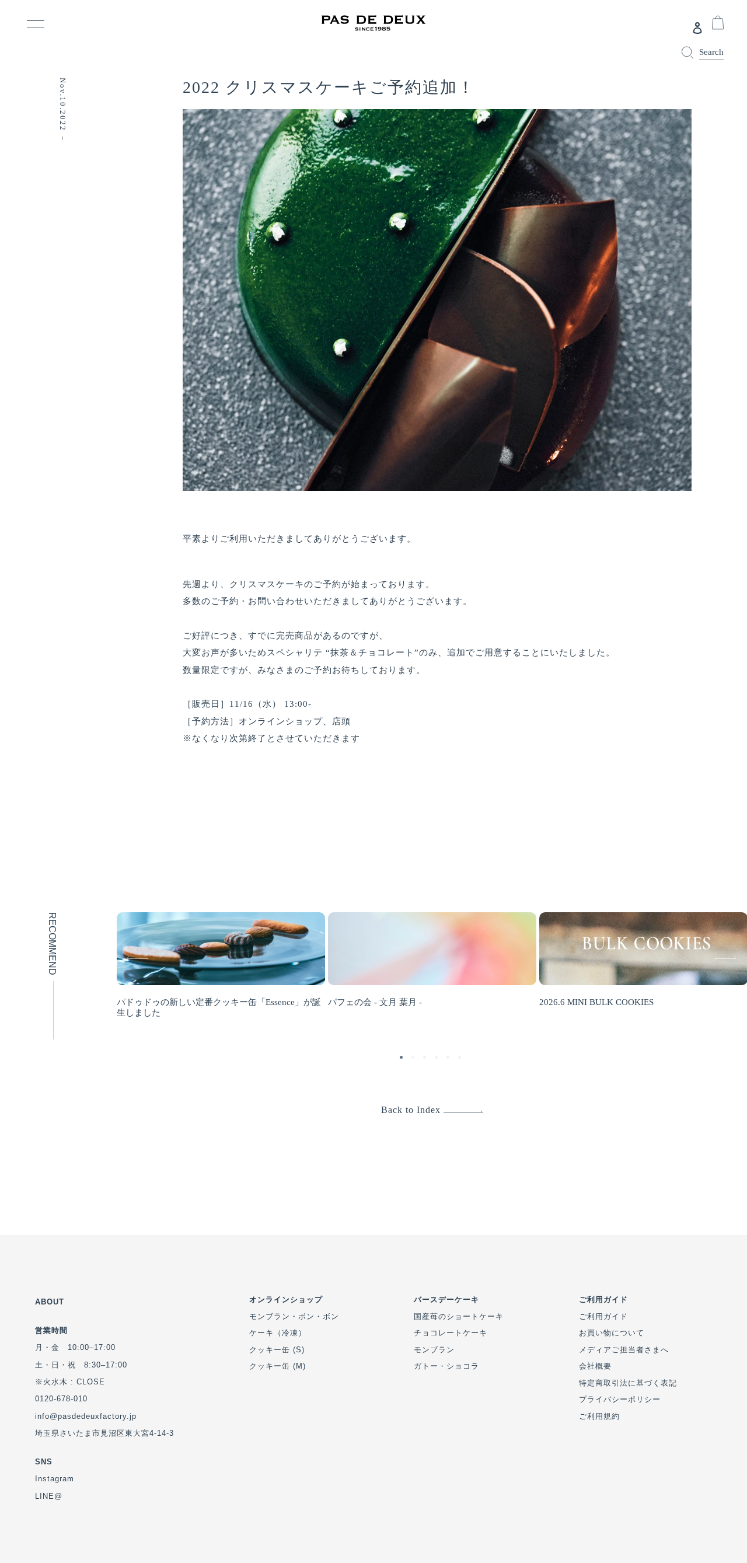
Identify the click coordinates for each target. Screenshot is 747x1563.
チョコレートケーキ (450, 1332)
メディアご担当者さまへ (624, 1349)
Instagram (54, 1478)
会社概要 (595, 1366)
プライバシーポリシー (620, 1399)
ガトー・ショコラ (446, 1366)
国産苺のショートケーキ (459, 1316)
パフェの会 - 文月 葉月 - (375, 1002)
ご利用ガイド (603, 1316)
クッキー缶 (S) (277, 1349)
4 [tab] (438, 1059)
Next (716, 948)
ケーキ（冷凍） (277, 1332)
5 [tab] (449, 1059)
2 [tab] (414, 1059)
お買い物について (611, 1332)
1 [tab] (403, 1059)
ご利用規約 (599, 1416)
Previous (122, 948)
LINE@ (48, 1496)
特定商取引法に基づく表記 (628, 1383)
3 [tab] (426, 1059)
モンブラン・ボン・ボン (294, 1316)
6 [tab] (461, 1059)
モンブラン (434, 1349)
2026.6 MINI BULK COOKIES (596, 1002)
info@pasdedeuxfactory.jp (86, 1416)
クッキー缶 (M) (277, 1366)
